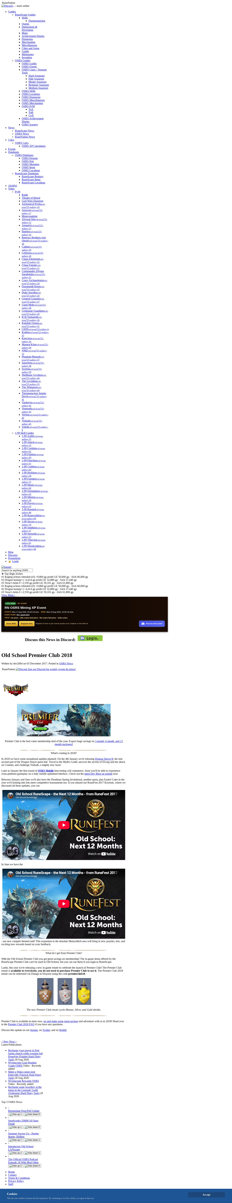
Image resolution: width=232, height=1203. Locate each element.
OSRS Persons (30, 158)
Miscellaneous (29, 45)
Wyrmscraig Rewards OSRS (23, 1081)
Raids (25, 194)
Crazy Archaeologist (34, 282)
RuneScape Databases (27, 173)
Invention (27, 57)
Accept (206, 1194)
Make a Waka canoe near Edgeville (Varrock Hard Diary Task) (24, 1074)
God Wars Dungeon (32, 200)
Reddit (62, 1030)
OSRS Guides (22, 60)
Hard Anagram (36, 75)
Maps (25, 33)
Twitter (46, 1030)
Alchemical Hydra (33, 205)
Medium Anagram (38, 88)
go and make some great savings (60, 1021)
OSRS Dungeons (31, 97)
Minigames (28, 54)
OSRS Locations (31, 94)
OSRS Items (28, 167)
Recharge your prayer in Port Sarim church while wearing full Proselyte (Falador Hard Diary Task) (25, 1055)
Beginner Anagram (39, 84)
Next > (13, 1041)
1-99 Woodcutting (33, 547)
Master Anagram (37, 81)
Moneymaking (29, 216)
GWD (35, 329)
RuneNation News (25, 136)
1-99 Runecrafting (33, 517)
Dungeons (27, 39)
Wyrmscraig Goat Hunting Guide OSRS (22, 1064)
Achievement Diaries (33, 36)
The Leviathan (31, 383)
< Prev (4, 1041)
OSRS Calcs (22, 142)
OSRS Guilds (29, 63)
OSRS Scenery (30, 124)
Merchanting (28, 42)
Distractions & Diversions (29, 28)
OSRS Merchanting (32, 103)
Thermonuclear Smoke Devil (34, 396)
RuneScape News (24, 130)
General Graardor (33, 300)
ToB (31, 112)
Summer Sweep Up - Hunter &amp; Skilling (23, 1135)
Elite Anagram (36, 78)
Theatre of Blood (31, 197)
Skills (25, 17)
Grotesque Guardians (35, 312)
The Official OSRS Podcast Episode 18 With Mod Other (23, 1161)
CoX (31, 115)
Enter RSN (11, 624)
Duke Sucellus (31, 294)
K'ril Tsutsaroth (32, 318)
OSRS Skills (28, 91)
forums (34, 1030)
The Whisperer (31, 389)
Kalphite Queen (32, 325)
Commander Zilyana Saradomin (33, 274)
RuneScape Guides (25, 14)
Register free (26, 624)
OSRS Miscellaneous (33, 100)
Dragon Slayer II (104, 758)
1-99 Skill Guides (24, 433)
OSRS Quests (29, 66)
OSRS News (22, 133)
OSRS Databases (24, 155)
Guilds (25, 51)
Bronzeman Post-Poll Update (23, 1110)
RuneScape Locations (33, 182)
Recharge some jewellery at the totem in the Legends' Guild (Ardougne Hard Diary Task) (25, 1090)
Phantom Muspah (33, 358)
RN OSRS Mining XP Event (25, 607)
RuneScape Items (31, 179)
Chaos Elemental (33, 260)
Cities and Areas (30, 48)
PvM (17, 191)
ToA (31, 109)
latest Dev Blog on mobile (98, 773)
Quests (25, 23)
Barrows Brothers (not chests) (35, 240)
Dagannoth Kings (33, 288)
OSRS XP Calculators (34, 146)
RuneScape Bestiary (32, 176)
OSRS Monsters (30, 164)
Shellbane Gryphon (34, 376)
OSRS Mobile (46, 770)
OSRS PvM (28, 106)
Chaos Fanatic (31, 267)
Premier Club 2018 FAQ (21, 1024)
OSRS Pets (28, 161)
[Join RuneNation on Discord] (7, 5)
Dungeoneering (37, 20)
